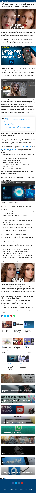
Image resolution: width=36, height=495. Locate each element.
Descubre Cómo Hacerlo (14, 487)
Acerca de (5, 489)
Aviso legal (11, 489)
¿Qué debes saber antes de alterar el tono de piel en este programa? (17, 119)
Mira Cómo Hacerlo (5, 1)
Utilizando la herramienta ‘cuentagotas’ (13, 126)
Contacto (16, 489)
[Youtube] (22, 483)
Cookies (21, 489)
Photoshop (6, 478)
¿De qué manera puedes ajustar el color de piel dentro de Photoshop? (18, 121)
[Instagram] (19, 483)
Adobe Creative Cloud (26, 146)
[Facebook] (13, 483)
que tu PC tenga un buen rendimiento (9, 149)
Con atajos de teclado (9, 124)
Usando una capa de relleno (11, 123)
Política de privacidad (28, 489)
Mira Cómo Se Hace (23, 487)
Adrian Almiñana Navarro (7, 8)
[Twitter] (16, 483)
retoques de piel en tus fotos (20, 176)
